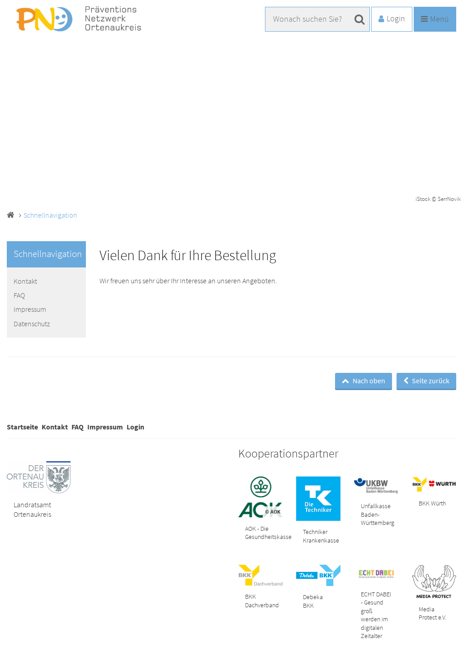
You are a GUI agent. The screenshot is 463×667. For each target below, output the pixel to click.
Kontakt (25, 281)
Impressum (30, 309)
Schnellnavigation (50, 214)
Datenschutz (32, 323)
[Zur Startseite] (77, 19)
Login (135, 426)
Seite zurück (430, 380)
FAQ (19, 295)
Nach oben (368, 380)
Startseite (22, 426)
